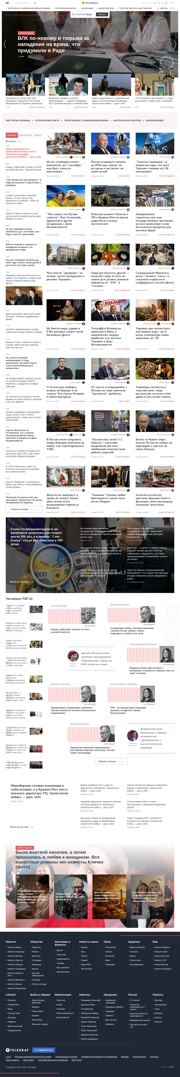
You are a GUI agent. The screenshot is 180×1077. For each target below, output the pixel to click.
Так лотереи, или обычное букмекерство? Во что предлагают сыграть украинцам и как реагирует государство (145, 532)
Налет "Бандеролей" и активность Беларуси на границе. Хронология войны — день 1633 (144, 821)
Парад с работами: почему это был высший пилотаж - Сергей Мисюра (24, 168)
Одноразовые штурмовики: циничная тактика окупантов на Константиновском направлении (73, 710)
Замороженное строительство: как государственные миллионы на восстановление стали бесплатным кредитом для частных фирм (154, 222)
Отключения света (47, 120)
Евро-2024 (86, 965)
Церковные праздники (111, 1001)
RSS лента (77, 1060)
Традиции (110, 1011)
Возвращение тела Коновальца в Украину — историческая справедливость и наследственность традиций (155, 738)
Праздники (110, 994)
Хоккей (84, 960)
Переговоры (37, 1011)
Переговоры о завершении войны (86, 120)
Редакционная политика (66, 1057)
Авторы (163, 8)
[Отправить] (34, 3)
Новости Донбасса (16, 980)
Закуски (158, 1022)
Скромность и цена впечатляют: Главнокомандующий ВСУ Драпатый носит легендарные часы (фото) (15, 679)
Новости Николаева (17, 988)
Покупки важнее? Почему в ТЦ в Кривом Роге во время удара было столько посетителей (109, 219)
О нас (8, 1057)
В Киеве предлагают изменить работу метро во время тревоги (16, 765)
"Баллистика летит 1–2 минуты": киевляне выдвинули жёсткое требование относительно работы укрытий (108, 446)
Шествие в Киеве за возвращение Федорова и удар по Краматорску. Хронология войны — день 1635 (98, 821)
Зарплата (36, 947)
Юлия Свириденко (89, 1039)
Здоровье (134, 941)
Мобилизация (155, 120)
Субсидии (36, 960)
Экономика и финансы (62, 943)
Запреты (109, 1016)
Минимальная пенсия (140, 1020)
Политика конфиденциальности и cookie (33, 1057)
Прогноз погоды (39, 984)
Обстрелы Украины (18, 120)
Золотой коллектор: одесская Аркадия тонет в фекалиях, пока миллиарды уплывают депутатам (154, 499)
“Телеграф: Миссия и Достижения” (135, 8)
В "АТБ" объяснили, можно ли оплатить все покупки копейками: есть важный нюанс (23, 469)
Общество (36, 941)
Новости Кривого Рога (15, 974)
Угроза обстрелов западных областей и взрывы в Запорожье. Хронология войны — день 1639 (147, 788)
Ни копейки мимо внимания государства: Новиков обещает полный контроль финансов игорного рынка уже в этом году (101, 532)
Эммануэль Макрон (90, 1013)
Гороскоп (12, 1000)
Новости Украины (38, 107)
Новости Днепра (15, 956)
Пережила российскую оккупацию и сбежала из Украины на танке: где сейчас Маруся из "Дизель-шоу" (17, 749)
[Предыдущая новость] (5, 44)
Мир (155, 941)
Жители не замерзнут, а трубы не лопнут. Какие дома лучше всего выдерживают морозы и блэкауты (63, 501)
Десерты (158, 1013)
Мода (10, 1009)
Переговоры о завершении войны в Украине (29, 8)
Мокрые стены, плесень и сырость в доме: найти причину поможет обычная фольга (23, 345)
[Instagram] (162, 3)
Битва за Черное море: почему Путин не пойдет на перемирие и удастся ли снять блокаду (154, 444)
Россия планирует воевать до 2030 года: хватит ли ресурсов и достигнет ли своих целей (23, 262)
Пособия (36, 980)
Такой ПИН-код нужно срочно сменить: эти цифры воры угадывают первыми (16, 731)
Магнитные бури (15, 1026)
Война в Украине (40, 994)
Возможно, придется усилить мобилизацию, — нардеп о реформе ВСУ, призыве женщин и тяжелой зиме (25, 101)
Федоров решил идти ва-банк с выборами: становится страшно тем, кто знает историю (152, 670)
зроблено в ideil (167, 1067)
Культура (12, 1017)
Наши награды (139, 1057)
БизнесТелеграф (106, 8)
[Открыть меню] (7, 3)
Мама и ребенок (137, 947)
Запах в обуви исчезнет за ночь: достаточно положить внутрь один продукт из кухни (23, 216)
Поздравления (14, 1030)
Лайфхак (12, 1022)
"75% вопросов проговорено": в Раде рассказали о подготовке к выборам (111, 99)
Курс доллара (63, 967)
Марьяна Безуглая (89, 1035)
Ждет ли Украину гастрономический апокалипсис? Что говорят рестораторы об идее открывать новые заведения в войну (147, 574)
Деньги (60, 950)
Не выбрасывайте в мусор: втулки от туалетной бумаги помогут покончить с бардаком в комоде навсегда (23, 382)
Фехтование (86, 969)
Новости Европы (162, 947)
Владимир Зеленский (90, 1000)
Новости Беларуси (163, 969)
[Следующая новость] (175, 44)
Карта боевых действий (38, 1001)
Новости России (162, 956)
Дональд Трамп (88, 1005)
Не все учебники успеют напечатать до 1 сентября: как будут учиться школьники (22, 232)
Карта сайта (28, 1060)
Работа (35, 952)
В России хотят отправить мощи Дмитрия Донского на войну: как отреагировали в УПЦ (65, 444)
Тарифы (60, 963)
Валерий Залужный (90, 1017)
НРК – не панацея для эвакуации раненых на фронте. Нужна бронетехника (128, 710)
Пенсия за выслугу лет (138, 1026)
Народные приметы (115, 1007)
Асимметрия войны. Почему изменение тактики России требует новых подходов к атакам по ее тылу (132, 631)
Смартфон (110, 965)
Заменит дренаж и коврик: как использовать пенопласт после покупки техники (16, 644)
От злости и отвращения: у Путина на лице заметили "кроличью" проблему (109, 390)
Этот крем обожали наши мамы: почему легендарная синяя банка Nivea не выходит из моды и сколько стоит (31, 897)
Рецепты (158, 994)
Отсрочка (61, 1009)
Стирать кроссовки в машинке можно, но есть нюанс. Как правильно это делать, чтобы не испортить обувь (22, 199)
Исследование (136, 965)
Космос (109, 952)
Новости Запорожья (17, 969)
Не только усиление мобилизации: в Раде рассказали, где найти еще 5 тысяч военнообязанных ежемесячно (21, 362)
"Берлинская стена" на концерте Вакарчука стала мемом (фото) (70, 897)
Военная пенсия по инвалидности (139, 1015)
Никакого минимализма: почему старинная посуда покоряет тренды (24, 330)
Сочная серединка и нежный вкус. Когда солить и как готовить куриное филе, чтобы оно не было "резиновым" (23, 416)
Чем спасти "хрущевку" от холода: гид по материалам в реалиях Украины (65, 276)
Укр (172, 3)
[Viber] (147, 3)
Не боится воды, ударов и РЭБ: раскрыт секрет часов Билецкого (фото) (65, 331)
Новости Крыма (15, 984)
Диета (132, 956)
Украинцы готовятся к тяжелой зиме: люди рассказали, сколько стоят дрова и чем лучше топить (153, 391)
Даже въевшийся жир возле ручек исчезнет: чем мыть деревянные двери (23, 316)
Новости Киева (14, 947)
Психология (135, 960)
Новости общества (166, 176)
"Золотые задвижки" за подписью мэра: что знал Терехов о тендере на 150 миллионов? (152, 166)
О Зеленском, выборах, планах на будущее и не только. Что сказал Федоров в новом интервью (65, 391)
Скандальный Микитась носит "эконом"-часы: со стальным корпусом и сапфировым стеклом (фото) (155, 277)
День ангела (111, 1020)
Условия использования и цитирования (99, 1057)
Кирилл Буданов (88, 1022)
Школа (35, 969)
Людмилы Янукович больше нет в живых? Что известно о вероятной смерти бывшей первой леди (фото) (23, 279)
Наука (107, 941)
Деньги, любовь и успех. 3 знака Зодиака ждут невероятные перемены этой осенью (108, 896)
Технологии (111, 947)
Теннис (84, 956)
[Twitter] (159, 3)
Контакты (154, 1057)
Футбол (84, 947)
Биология (110, 956)
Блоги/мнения (90, 626)
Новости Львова (15, 965)
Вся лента (11, 141)
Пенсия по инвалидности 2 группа (137, 1007)
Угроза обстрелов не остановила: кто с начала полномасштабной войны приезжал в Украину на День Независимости (21, 435)
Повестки (61, 1000)
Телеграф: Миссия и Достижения (53, 1060)
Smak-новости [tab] (25, 135)
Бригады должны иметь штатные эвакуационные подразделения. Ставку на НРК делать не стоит (96, 658)
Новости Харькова (16, 952)
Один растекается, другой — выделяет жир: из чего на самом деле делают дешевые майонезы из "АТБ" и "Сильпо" (110, 279)
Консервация (161, 1005)
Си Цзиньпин (87, 1009)
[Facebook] (143, 3)
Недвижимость (63, 959)
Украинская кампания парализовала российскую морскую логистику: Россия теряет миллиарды (92, 750)
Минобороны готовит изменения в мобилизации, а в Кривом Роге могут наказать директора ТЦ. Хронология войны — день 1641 (39, 791)
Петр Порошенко (88, 1026)
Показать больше (19, 509)
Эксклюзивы (87, 8)
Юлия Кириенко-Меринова (143, 644)
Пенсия (132, 994)
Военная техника (40, 1024)
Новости (11, 941)
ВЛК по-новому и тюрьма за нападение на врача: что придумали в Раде (154, 101)
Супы (157, 1009)
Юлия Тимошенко (89, 1030)
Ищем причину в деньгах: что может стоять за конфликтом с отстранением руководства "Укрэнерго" (100, 573)
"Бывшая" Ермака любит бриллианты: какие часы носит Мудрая (108, 498)
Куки (89, 14)
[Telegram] (151, 3)
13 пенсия (134, 1000)
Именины (110, 1024)
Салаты (158, 1017)
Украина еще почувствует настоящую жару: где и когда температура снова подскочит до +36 (153, 333)
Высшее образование (38, 974)
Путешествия (14, 1013)
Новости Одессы (15, 960)
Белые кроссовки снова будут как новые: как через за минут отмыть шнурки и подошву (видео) (16, 627)
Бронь (59, 1005)
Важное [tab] (37, 135)
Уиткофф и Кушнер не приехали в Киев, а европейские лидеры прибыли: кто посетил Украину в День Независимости (106, 336)
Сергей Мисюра (59, 606)
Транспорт (61, 955)
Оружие (35, 1016)
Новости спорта (88, 941)
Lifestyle (11, 994)
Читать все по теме (19, 582)
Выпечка (158, 1000)
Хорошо (102, 14)
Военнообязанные (65, 1013)
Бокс (83, 952)
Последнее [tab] (12, 135)
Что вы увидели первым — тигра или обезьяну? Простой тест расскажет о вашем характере (16, 661)
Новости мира (124, 176)
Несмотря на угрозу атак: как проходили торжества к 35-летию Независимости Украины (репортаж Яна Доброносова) (60, 44)
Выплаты (36, 956)
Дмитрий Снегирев (119, 604)
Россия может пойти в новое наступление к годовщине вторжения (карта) (146, 804)
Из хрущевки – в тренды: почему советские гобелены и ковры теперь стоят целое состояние (15, 697)
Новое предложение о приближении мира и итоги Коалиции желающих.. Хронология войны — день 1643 (67, 101)
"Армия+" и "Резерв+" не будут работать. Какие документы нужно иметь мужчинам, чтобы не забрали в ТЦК (16, 609)
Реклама (125, 1057)
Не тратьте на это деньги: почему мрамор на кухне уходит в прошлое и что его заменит (24, 399)
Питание (134, 952)
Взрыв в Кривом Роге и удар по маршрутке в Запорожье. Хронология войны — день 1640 (100, 788)
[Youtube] (155, 3)
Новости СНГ (161, 960)
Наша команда (12, 1060)
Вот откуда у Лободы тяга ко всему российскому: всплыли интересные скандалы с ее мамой (147, 896)
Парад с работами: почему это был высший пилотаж (70, 630)
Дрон (108, 960)
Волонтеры (37, 1020)
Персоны (84, 994)
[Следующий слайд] (175, 8)
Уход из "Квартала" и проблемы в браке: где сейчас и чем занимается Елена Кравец (24, 484)
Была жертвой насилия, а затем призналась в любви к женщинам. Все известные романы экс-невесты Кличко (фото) (59, 859)
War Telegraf (82, 107)
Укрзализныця (63, 972)
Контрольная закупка (65, 8)
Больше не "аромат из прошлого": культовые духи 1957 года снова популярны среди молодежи (23, 453)
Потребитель (13, 1005)
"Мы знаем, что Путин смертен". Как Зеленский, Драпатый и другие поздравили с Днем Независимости (64, 221)
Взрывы (35, 1007)
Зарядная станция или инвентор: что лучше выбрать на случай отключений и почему (15, 714)
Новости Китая (161, 965)
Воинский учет (63, 1017)
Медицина (36, 965)
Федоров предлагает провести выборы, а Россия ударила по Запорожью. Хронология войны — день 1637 (101, 804)
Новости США (161, 952)
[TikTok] (166, 3)
